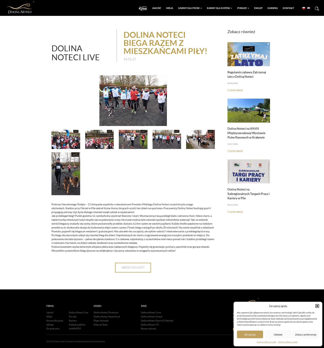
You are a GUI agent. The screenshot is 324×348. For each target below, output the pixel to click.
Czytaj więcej (235, 90)
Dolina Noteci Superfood (107, 316)
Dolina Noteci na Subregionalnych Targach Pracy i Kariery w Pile (248, 193)
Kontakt (288, 8)
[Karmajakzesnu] (143, 8)
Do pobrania (52, 328)
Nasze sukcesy (148, 328)
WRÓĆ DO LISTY (133, 267)
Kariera (273, 8)
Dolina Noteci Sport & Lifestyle (157, 320)
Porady (242, 8)
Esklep (258, 8)
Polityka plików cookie (266, 342)
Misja (169, 8)
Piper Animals (101, 320)
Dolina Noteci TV (150, 324)
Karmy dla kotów (219, 8)
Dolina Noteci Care (151, 312)
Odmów (278, 334)
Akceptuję (250, 334)
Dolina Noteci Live (78, 312)
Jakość (156, 8)
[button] (317, 306)
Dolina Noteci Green (151, 316)
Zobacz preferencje (305, 334)
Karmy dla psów (189, 8)
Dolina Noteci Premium (106, 312)
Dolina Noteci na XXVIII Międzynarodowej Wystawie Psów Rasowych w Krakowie (246, 133)
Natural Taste (100, 324)
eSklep (49, 324)
